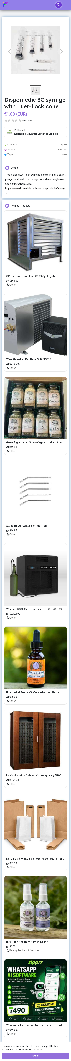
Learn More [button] (38, 1049)
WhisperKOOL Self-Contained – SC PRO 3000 (34, 609)
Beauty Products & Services (24, 950)
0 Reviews (27, 120)
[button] (58, 5)
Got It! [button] (35, 1056)
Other (12, 284)
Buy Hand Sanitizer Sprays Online (27, 942)
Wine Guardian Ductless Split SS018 (28, 359)
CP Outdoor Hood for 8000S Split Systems (33, 276)
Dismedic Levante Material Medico (36, 133)
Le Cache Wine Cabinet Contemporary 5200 (33, 775)
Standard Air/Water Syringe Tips (26, 525)
